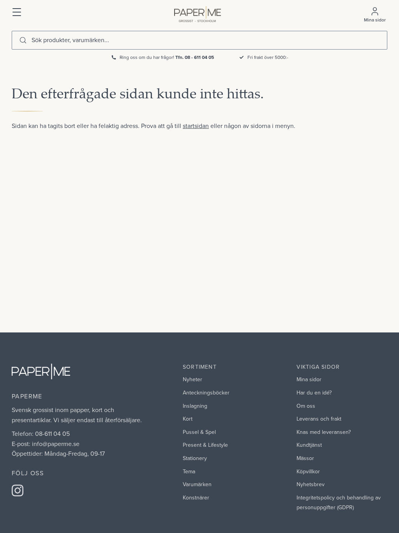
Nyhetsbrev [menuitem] (311, 484)
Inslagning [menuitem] (195, 406)
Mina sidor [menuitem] (309, 379)
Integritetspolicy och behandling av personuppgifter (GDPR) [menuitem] (339, 503)
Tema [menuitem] (189, 471)
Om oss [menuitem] (306, 406)
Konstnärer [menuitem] (196, 497)
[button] (17, 11)
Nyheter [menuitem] (192, 379)
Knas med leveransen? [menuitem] (324, 432)
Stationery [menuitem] (195, 458)
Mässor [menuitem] (305, 458)
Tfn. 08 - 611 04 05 (194, 57)
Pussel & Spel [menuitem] (199, 432)
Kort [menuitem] (187, 419)
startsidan (196, 125)
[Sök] (23, 40)
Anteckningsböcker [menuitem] (206, 392)
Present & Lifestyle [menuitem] (205, 445)
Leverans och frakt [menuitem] (319, 419)
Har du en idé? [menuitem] (314, 392)
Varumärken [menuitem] (197, 484)
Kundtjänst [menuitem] (309, 445)
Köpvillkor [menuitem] (308, 471)
